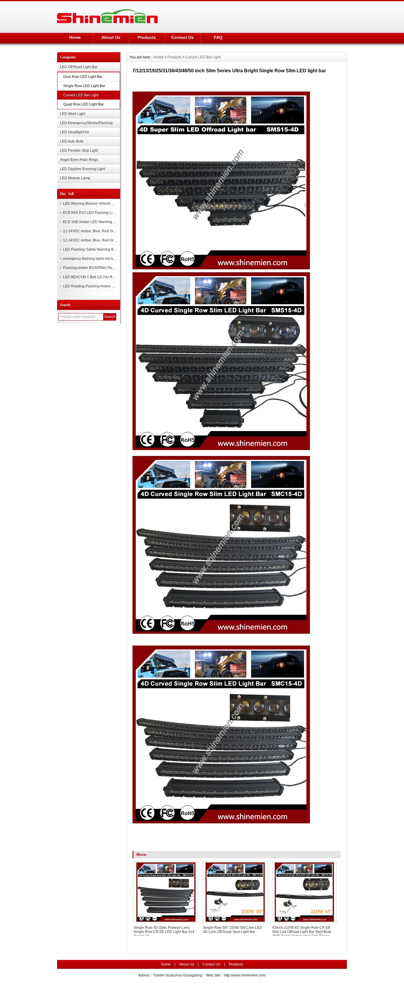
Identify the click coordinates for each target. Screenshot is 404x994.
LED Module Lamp (75, 178)
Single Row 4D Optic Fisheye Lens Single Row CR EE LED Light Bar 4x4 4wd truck (164, 932)
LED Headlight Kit (74, 132)
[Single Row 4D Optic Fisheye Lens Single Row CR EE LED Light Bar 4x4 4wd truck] (166, 892)
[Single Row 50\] (235, 892)
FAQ (218, 37)
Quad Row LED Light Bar (83, 104)
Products (147, 37)
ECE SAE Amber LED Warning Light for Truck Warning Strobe (112, 222)
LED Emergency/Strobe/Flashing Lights (86, 124)
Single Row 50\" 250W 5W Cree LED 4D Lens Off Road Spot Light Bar (232, 930)
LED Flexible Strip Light (79, 150)
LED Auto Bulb (71, 141)
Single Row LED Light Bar (84, 86)
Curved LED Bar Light (80, 95)
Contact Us (182, 37)
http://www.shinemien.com (245, 975)
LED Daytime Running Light (82, 169)
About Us (110, 37)
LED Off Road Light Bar (79, 67)
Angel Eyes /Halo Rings (79, 160)
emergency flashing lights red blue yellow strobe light (105, 259)
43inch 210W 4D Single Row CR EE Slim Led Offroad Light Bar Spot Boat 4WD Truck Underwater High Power (301, 932)
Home (75, 37)
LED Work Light (72, 114)
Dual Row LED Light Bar (83, 77)
